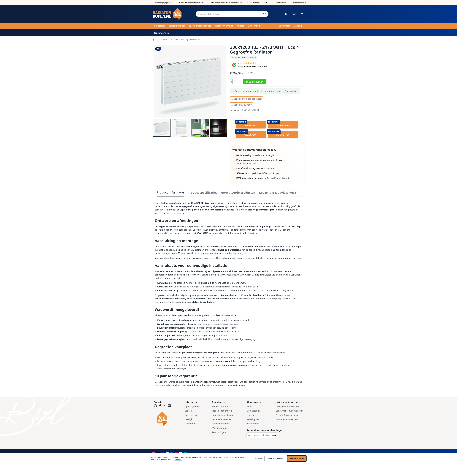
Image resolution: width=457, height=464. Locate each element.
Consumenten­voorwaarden (289, 410)
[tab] (170, 193)
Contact (188, 410)
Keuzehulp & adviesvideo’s (278, 192)
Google (258, 173)
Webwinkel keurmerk (301, 2)
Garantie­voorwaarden (287, 419)
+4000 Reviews (279, 2)
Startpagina (154, 40)
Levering (250, 415)
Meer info (178, 460)
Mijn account (253, 410)
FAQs (249, 406)
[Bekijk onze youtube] (169, 405)
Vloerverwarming (220, 423)
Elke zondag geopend (258, 2)
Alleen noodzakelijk (275, 458)
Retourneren (252, 423)
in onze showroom (255, 168)
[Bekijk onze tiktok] (164, 405)
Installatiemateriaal (222, 419)
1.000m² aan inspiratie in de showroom (226, 2)
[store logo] (172, 14)
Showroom (190, 423)
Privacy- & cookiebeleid (287, 415)
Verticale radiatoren (222, 410)
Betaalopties (252, 419)
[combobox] (232, 14)
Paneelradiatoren (220, 406)
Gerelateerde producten (238, 192)
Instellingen (259, 458)
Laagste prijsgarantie (164, 2)
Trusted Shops (271, 173)
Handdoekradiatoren (222, 415)
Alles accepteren (297, 458)
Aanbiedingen (219, 432)
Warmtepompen (220, 427)
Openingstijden (192, 406)
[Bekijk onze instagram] (155, 405)
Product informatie (170, 192)
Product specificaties (202, 192)
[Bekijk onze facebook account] (160, 405)
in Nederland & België (255, 155)
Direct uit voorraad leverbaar (191, 2)
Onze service (191, 415)
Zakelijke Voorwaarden (287, 406)
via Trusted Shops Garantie (263, 178)
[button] (162, 128)
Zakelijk (188, 419)
